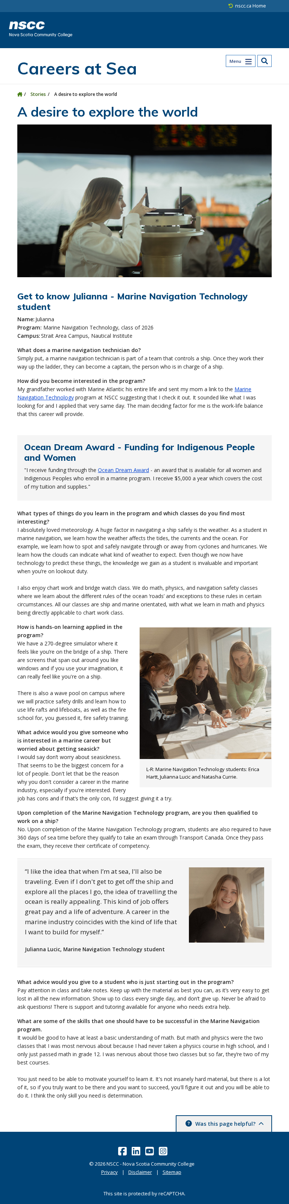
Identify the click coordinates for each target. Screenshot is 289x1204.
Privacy (109, 1172)
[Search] (264, 61)
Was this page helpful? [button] (225, 1123)
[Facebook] (123, 1151)
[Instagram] (164, 1151)
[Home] (19, 94)
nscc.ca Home (250, 6)
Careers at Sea (77, 68)
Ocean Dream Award (123, 470)
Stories (38, 94)
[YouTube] (150, 1151)
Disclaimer (140, 1172)
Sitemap (172, 1172)
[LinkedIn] (137, 1151)
